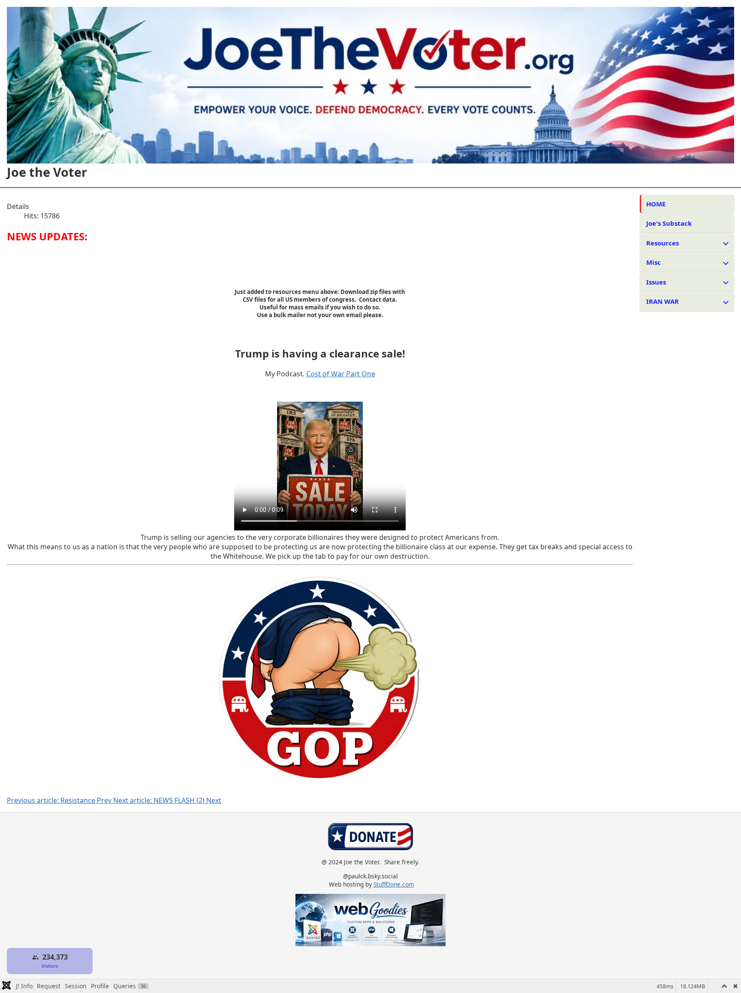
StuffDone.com (394, 884)
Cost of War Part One (340, 373)
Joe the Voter (47, 171)
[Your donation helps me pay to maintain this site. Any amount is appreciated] (370, 848)
